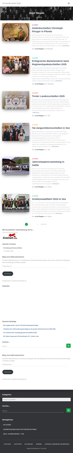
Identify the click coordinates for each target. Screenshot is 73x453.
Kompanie (39, 444)
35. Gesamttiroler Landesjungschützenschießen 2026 (20, 332)
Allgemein (35, 25)
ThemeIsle (43, 448)
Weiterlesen (66, 45)
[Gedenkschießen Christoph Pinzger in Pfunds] (15, 32)
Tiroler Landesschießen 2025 (48, 96)
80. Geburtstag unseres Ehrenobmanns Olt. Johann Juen (21, 336)
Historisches (29, 444)
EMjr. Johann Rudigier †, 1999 (13, 434)
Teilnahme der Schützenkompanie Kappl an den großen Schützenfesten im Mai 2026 (29, 329)
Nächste (43, 224)
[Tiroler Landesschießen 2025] (15, 100)
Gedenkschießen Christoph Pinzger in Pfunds (19, 429)
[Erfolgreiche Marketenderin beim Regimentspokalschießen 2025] (15, 65)
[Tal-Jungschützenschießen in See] (15, 132)
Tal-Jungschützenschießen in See (51, 128)
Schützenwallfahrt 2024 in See (49, 199)
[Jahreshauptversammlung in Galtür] (15, 166)
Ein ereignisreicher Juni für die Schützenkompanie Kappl (20, 325)
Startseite (7, 444)
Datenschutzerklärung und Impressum (57, 444)
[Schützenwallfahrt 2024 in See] (15, 203)
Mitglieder (7, 425)
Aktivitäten (17, 444)
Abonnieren (7, 273)
